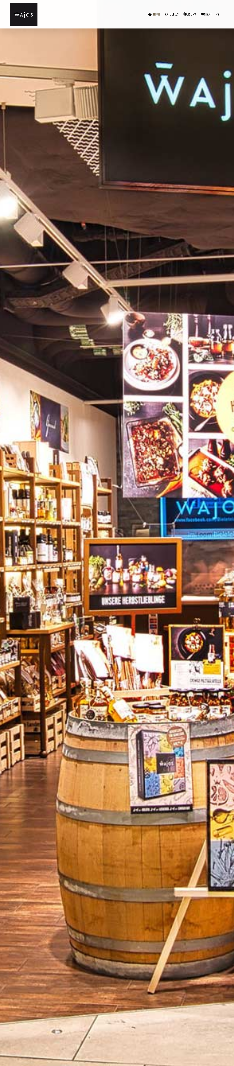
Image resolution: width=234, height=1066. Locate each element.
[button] (217, 14)
